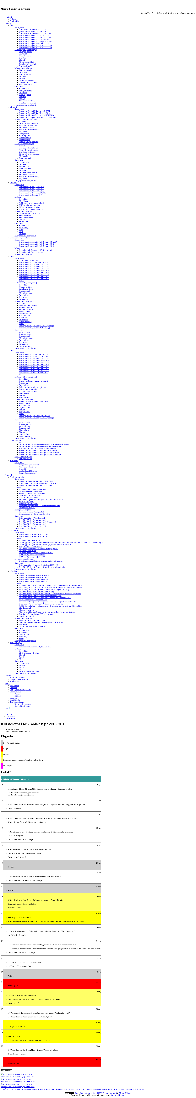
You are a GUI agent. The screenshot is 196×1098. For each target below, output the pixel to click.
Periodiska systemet (26, 289)
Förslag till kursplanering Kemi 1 (31, 260)
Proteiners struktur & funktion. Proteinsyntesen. (36, 553)
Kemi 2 (12, 350)
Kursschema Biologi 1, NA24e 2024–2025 (34, 35)
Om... (7, 684)
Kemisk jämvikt (24, 383)
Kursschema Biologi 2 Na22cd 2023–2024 (34, 111)
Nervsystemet (24, 134)
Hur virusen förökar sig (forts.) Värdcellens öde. (36, 614)
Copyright (13, 698)
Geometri (22, 469)
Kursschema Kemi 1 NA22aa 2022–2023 (34, 275)
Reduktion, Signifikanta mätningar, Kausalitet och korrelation (41, 500)
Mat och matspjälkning (27, 62)
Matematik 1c (19, 463)
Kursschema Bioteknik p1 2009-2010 (32, 193)
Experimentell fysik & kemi (20, 238)
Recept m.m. (23, 221)
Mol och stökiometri (26, 293)
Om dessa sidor (15, 692)
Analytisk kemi (24, 397)
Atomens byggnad (25, 287)
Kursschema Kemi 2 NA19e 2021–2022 (33, 373)
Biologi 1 (13, 25)
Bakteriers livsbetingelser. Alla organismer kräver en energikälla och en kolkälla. (47, 602)
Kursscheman (19, 27)
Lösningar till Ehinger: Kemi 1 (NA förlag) (34, 328)
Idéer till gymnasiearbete (23, 457)
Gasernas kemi (24, 346)
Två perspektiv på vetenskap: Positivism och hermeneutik (39, 506)
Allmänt (22, 146)
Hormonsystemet (25, 138)
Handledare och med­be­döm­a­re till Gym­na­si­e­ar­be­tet (37, 448)
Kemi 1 (12, 256)
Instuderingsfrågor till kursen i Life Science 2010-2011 (38, 565)
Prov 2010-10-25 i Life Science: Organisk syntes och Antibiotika (42, 567)
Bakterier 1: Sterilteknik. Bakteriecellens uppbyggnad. (38, 549)
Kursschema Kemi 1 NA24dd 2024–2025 (34, 271)
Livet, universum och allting (29, 653)
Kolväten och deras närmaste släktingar (33, 387)
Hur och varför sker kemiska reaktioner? (33, 381)
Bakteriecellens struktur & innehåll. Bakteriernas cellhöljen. (40, 596)
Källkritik (18, 696)
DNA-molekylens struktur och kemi (32, 555)
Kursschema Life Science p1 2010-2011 (33, 536)
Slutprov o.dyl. (24, 89)
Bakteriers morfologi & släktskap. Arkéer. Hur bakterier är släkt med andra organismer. (50, 594)
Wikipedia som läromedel (19, 679)
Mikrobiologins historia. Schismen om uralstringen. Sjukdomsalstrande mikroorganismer (50, 587)
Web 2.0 (18, 694)
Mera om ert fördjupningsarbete (30, 491)
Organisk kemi (24, 408)
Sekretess (13, 688)
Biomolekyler (24, 393)
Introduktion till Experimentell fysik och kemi (35, 250)
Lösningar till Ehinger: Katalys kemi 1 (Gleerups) (36, 326)
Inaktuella (8, 475)
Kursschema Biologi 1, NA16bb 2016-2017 (35, 39)
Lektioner (18, 197)
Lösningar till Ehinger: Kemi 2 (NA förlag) (34, 416)
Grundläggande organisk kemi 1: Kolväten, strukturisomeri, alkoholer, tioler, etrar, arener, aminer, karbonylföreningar (61, 542)
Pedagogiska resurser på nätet (25, 105)
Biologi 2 (13, 107)
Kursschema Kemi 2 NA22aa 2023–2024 (34, 363)
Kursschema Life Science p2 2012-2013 (33, 534)
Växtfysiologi (24, 166)
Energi (21, 657)
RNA (21, 232)
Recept (21, 324)
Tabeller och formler (17, 702)
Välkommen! (14, 686)
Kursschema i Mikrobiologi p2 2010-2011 (34, 577)
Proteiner (22, 234)
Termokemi (23, 297)
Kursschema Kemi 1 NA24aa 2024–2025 (34, 268)
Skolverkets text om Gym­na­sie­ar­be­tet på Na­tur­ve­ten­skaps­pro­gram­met (44, 444)
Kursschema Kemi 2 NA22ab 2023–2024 (34, 365)
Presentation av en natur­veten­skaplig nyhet (34, 514)
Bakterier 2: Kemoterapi (27, 551)
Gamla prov (19, 86)
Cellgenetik (23, 54)
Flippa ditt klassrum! (17, 677)
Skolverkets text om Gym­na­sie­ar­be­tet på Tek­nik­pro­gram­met (40, 446)
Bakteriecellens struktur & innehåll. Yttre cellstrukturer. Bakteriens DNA (45, 598)
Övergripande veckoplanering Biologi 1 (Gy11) (36, 33)
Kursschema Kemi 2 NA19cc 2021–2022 (34, 371)
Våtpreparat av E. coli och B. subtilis (32, 620)
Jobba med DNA (25, 215)
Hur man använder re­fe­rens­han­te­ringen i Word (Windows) (40, 455)
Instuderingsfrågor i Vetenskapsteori (32, 518)
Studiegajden (14, 21)
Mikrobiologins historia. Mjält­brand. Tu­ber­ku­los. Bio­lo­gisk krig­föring (44, 590)
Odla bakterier (24, 635)
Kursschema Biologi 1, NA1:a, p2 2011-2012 (35, 46)
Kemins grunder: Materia (28, 305)
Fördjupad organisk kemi (28, 391)
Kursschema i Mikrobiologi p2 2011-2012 (34, 575)
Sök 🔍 (8, 708)
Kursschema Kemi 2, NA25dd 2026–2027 (34, 356)
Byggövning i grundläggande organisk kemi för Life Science (40, 561)
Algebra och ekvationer (27, 467)
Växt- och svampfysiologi (28, 125)
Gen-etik (22, 219)
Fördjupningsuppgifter (23, 510)
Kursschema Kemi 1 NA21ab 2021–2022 (34, 279)
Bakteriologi (23, 632)
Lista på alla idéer (25, 459)
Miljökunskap (24, 131)
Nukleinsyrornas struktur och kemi (31, 203)
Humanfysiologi (25, 158)
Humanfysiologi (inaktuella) (29, 142)
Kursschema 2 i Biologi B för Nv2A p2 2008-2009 (37, 117)
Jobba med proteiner (26, 217)
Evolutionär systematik (27, 127)
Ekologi (22, 60)
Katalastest (23, 624)
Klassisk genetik (25, 56)
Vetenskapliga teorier (26, 502)
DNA (21, 230)
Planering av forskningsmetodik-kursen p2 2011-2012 (38, 483)
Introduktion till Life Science (29, 540)
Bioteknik (13, 183)
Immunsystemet (24, 140)
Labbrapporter (24, 303)
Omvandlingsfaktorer (22, 706)
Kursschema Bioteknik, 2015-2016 (31, 187)
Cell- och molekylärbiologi (28, 123)
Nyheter (13, 19)
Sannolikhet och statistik (27, 473)
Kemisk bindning (25, 291)
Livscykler (23, 170)
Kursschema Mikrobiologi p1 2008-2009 (33, 581)
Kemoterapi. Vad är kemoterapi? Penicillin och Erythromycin (41, 604)
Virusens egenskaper (26, 610)
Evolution (22, 58)
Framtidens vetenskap (27, 508)
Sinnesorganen (24, 136)
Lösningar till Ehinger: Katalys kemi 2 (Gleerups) (36, 418)
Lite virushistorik (25, 608)
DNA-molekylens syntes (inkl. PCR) (32, 557)
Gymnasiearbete (16, 440)
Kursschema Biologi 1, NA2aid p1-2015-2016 (35, 41)
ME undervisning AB (109, 1093)
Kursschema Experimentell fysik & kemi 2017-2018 (37, 244)
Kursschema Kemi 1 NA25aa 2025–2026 (34, 264)
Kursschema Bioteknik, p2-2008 (30, 195)
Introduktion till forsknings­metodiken (32, 489)
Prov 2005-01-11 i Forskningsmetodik (32, 526)
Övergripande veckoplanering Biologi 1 (33, 29)
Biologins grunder (25, 52)
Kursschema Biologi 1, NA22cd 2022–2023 (35, 37)
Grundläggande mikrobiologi (29, 213)
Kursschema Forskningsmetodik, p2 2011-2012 (36, 481)
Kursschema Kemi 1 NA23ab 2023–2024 (34, 273)
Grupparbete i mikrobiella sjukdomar (32, 626)
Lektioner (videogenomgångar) (26, 50)
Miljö (21, 659)
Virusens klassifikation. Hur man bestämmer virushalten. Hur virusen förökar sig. (48, 612)
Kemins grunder (25, 334)
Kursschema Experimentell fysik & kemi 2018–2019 (38, 242)
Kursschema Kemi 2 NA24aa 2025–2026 (34, 358)
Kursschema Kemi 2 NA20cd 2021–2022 (34, 369)
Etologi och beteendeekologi (29, 129)
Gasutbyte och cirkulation (28, 64)
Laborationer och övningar (24, 68)
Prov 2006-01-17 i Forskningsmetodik (32, 524)
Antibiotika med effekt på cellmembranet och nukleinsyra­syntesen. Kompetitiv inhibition (50, 606)
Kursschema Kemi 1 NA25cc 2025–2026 (34, 266)
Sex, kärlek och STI (26, 84)
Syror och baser (24, 295)
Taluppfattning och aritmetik (29, 465)
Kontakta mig (15, 700)
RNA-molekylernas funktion (29, 207)
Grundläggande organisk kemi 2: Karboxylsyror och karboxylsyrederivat (45, 545)
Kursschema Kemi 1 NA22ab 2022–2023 (34, 277)
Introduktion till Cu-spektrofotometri (32, 252)
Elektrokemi (23, 299)
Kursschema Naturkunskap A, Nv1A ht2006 (35, 647)
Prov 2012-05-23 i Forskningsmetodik (32, 520)
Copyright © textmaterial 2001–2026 (88, 1093)
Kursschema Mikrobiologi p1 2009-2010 (33, 579)
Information (19, 442)
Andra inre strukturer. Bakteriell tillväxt (33, 600)
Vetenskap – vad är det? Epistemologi (32, 493)
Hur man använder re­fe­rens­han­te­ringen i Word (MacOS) (39, 453)
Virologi (22, 639)
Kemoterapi (23, 637)
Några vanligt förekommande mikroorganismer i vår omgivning (41, 622)
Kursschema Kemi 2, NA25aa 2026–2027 (34, 354)
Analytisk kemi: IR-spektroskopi (30, 547)
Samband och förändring (28, 471)
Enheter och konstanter (23, 704)
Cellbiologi (23, 164)
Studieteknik (14, 682)
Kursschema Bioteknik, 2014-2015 (31, 189)
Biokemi (22, 395)
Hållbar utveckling (25, 322)
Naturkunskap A (16, 643)
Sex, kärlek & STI (25, 66)
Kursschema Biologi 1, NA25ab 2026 (32, 31)
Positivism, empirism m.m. (28, 498)
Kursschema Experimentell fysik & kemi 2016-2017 (37, 246)
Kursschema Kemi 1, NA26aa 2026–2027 (34, 262)
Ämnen (8, 23)
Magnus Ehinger (125, 1093)
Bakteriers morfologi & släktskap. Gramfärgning (36, 592)
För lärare (8, 675)
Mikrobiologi (23, 201)
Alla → (21, 281)
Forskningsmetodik (17, 477)
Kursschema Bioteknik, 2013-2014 (31, 191)
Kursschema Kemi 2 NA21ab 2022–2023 (34, 367)
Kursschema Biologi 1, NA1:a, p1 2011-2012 (35, 48)
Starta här (8, 17)
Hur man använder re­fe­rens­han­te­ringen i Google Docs (38, 450)
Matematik (14, 461)
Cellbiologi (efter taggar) (28, 172)
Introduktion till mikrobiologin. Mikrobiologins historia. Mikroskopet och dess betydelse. (50, 585)
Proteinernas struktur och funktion (31, 209)
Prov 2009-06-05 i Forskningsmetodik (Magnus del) (37, 522)
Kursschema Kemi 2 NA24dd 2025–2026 (34, 360)
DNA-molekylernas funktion (29, 205)
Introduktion (23, 121)
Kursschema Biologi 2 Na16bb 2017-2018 (34, 113)
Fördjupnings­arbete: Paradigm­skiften (32, 512)
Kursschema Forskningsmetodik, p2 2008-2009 (36, 485)
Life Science (14, 530)
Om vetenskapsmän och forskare (30, 495)
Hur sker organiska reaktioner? (30, 389)
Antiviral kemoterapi (26, 616)
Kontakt (122, 1095)
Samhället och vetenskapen (28, 504)
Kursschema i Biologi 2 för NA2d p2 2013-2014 (36, 115)
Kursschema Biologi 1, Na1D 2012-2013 (34, 44)
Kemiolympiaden (25, 436)
